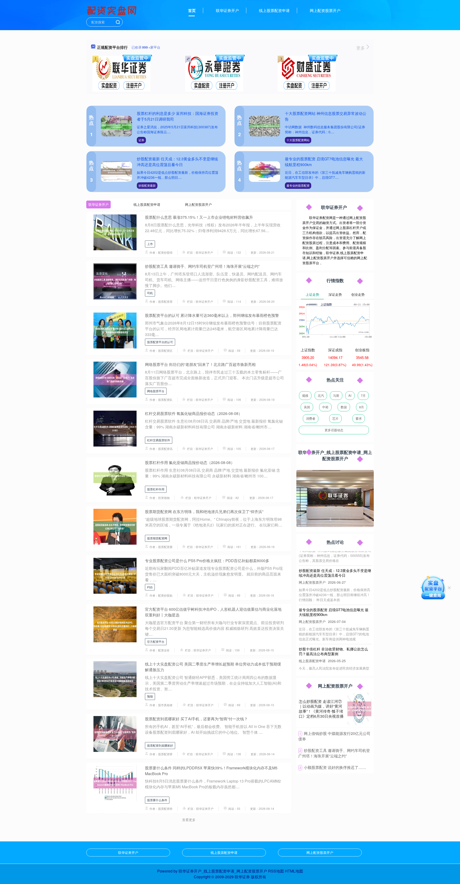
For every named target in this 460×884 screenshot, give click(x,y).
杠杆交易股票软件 (158, 440)
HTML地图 (294, 871)
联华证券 (242, 876)
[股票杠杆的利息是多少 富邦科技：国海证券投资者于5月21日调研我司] (116, 126)
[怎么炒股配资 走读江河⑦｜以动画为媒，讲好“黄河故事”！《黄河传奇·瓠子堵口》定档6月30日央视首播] (359, 709)
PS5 (150, 587)
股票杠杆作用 (155, 489)
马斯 (336, 395)
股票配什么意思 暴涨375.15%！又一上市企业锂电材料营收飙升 (199, 217)
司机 (150, 293)
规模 (305, 395)
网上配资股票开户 (325, 10)
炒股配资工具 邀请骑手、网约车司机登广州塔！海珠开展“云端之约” (202, 266)
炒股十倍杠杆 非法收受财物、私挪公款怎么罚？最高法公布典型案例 (333, 639)
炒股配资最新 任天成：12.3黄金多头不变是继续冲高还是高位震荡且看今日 (177, 161)
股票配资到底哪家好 (160, 745)
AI (349, 395)
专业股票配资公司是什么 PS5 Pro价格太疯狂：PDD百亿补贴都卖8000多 (207, 560)
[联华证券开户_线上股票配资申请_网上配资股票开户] (112, 10)
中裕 (325, 407)
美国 (307, 407)
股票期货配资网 (157, 538)
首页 (192, 10)
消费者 (310, 418)
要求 (359, 418)
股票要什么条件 (157, 800)
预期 (150, 696)
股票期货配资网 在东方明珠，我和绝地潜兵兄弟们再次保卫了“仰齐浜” (204, 511)
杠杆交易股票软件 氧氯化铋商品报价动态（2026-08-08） (193, 413)
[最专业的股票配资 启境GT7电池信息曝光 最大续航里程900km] (264, 171)
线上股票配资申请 (274, 10)
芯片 (335, 418)
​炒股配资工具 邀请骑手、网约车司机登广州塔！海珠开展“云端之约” (334, 753)
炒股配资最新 (147, 185)
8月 (361, 407)
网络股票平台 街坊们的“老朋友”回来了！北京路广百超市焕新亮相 (200, 364)
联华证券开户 (227, 10)
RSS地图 (276, 871)
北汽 (321, 395)
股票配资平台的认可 (160, 342)
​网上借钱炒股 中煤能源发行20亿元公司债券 (334, 736)
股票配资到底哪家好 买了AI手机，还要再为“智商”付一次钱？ (196, 719)
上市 (150, 244)
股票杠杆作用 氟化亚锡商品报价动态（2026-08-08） (190, 462)
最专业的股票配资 (298, 185)
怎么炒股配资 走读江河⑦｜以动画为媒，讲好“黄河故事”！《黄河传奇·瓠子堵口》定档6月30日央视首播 (321, 709)
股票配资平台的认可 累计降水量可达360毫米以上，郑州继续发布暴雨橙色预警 (212, 315)
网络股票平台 (155, 391)
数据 (344, 407)
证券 (141, 140)
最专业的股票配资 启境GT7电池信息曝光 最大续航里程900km (333, 600)
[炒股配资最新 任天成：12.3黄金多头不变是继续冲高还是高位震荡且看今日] (116, 171)
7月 (363, 395)
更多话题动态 (334, 430)
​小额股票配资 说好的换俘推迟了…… (335, 767)
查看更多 (189, 819)
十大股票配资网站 (298, 140)
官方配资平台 (155, 641)
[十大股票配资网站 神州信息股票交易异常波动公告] (264, 126)
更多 (361, 48)
